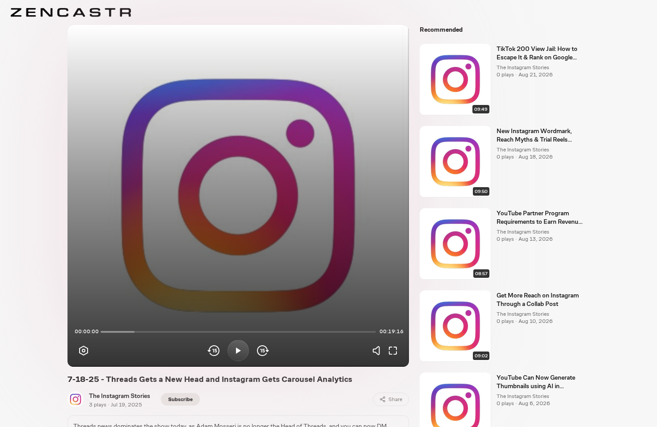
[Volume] (378, 350)
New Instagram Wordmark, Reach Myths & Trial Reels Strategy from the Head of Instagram (534, 135)
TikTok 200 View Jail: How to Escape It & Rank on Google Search (537, 53)
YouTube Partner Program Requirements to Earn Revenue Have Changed (539, 217)
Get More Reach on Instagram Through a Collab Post (538, 299)
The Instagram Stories (119, 395)
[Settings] (83, 350)
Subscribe (180, 399)
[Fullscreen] (393, 350)
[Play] (238, 350)
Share (395, 399)
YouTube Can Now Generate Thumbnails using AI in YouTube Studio (536, 382)
